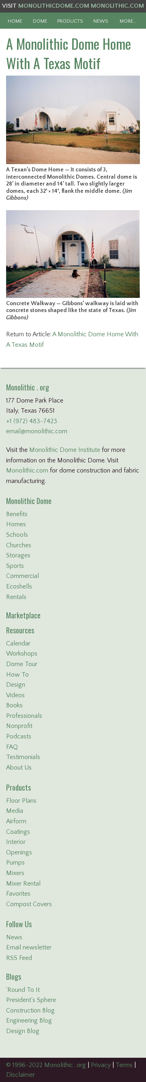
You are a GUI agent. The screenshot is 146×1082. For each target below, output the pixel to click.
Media (14, 810)
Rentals (16, 597)
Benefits (17, 514)
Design (15, 684)
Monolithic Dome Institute (64, 449)
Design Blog (22, 1031)
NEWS (100, 21)
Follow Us (19, 924)
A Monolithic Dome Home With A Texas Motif (68, 53)
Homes (16, 524)
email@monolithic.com (36, 431)
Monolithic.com (27, 470)
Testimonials (23, 757)
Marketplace (23, 615)
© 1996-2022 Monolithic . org (46, 1065)
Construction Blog (30, 1010)
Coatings (18, 831)
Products (18, 787)
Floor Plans (21, 800)
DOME (40, 21)
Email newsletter (29, 947)
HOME (15, 21)
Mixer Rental (23, 883)
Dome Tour (21, 664)
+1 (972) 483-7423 (31, 421)
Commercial (22, 576)
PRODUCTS (70, 21)
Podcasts (18, 736)
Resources (20, 630)
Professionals (24, 715)
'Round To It (23, 989)
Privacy (101, 1065)
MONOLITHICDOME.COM (53, 5)
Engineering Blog (29, 1020)
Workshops (21, 653)
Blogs (13, 976)
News (14, 937)
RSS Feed (19, 958)
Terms (124, 1065)
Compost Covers (29, 904)
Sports (15, 565)
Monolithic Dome (29, 501)
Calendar (18, 643)
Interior (16, 842)
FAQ (12, 747)
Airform (16, 821)
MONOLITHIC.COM (117, 5)
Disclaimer (20, 1074)
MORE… (128, 21)
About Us (19, 767)
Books (14, 705)
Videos (15, 695)
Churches (18, 545)
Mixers (15, 873)
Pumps (15, 862)
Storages (18, 555)
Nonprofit (19, 726)
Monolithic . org (27, 387)
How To (17, 674)
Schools (17, 534)
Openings (19, 852)
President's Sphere (31, 1000)
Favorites (18, 893)
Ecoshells (19, 586)
